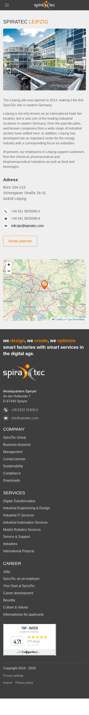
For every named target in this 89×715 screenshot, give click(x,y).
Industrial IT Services (18, 515)
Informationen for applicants (23, 614)
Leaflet (58, 319)
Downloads (11, 480)
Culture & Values (15, 607)
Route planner (20, 241)
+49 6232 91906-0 (24, 410)
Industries (10, 544)
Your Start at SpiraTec (19, 586)
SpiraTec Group (14, 437)
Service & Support (16, 536)
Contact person (14, 459)
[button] (7, 5)
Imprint (7, 682)
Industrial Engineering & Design (26, 508)
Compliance (12, 473)
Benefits (9, 600)
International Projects (18, 551)
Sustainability (13, 466)
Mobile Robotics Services (22, 529)
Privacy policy (24, 682)
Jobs (6, 571)
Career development (18, 593)
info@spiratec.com (24, 418)
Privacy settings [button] (13, 675)
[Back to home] (44, 5)
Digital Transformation (19, 501)
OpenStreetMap (76, 319)
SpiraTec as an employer (21, 578)
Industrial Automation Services (25, 522)
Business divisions (17, 444)
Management (12, 452)
